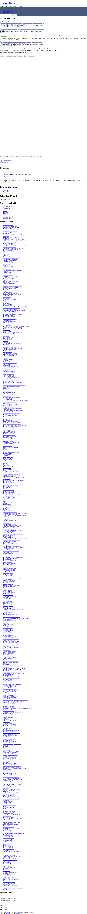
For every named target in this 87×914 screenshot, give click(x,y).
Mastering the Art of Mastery (9, 796)
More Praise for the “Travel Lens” (10, 593)
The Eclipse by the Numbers (9, 315)
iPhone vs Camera (7, 416)
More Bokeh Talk (6, 791)
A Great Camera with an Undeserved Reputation (13, 833)
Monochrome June (7, 481)
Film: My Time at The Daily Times (10, 421)
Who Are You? (6, 238)
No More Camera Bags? (8, 254)
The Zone (5, 886)
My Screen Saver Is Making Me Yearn (11, 452)
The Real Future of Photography (10, 735)
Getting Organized (7, 619)
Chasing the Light (6, 750)
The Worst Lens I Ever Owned (9, 247)
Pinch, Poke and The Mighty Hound (10, 436)
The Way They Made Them (9, 435)
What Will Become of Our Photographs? (11, 386)
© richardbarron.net (4, 160)
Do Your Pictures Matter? (8, 355)
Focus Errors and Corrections (9, 867)
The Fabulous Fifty (7, 298)
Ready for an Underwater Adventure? (11, 258)
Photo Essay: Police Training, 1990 (10, 281)
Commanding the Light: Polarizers (10, 703)
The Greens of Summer (8, 880)
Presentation (5, 218)
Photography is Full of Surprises (10, 363)
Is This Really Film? (7, 320)
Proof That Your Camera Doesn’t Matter (11, 822)
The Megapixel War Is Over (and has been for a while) (14, 768)
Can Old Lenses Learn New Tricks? (10, 309)
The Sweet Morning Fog (8, 275)
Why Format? (6, 589)
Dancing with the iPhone (8, 665)
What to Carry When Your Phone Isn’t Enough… (13, 609)
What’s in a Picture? (7, 317)
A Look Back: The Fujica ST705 (10, 353)
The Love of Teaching (7, 536)
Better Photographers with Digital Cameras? (12, 778)
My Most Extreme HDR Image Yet (10, 763)
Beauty (4, 501)
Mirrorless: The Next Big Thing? (10, 543)
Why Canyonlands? (7, 597)
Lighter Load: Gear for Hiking (9, 764)
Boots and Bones (6, 722)
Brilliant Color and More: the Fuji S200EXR (12, 856)
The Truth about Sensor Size (9, 256)
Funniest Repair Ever (7, 529)
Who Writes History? (7, 840)
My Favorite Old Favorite (8, 243)
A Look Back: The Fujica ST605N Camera (12, 546)
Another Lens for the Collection (9, 409)
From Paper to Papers (7, 571)
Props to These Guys (7, 591)
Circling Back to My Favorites (9, 299)
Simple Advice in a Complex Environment (12, 744)
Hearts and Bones (6, 643)
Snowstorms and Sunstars (8, 827)
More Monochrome (7, 504)
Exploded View (6, 850)
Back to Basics (6, 667)
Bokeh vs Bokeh (6, 631)
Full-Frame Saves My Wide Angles (10, 394)
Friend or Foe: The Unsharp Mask (10, 614)
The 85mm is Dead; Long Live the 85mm (12, 669)
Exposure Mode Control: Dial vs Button (11, 733)
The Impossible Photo (7, 305)
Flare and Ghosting (7, 582)
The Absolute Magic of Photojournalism (11, 397)
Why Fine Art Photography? (9, 795)
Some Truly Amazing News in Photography (12, 343)
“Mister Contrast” (6, 387)
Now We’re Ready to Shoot (9, 570)
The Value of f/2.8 (7, 868)
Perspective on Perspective (8, 838)
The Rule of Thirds (7, 542)
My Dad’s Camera (7, 816)
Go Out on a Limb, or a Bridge (9, 734)
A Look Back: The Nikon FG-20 (10, 402)
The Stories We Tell (7, 675)
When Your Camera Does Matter (10, 821)
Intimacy (4, 806)
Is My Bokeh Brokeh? (7, 728)
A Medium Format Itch (8, 717)
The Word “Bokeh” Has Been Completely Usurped (14, 483)
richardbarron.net (6, 190)
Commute (5, 518)
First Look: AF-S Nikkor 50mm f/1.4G (11, 585)
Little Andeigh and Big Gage (9, 497)
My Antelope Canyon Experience (10, 466)
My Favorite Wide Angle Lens (9, 347)
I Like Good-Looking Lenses (9, 392)
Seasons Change (6, 284)
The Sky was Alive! (7, 361)
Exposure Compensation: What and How (11, 676)
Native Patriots (6, 523)
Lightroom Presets (7, 383)
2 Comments (18, 21)
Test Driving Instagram (8, 653)
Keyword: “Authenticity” (8, 367)
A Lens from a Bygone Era (8, 552)
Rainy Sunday (6, 444)
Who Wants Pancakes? (8, 331)
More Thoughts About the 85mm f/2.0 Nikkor (12, 429)
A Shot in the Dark (7, 342)
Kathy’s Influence (6, 455)
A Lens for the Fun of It (5, 162)
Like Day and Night (7, 785)
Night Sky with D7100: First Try (10, 720)
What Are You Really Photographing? (11, 836)
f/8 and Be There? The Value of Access (11, 308)
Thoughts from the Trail (8, 337)
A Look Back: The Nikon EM (9, 349)
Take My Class (6, 12)
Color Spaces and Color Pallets (9, 697)
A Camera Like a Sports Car (9, 531)
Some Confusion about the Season (10, 514)
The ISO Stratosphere (7, 772)
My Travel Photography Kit (9, 316)
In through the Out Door (8, 713)
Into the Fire (5, 803)
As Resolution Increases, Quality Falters (11, 556)
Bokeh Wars (5, 341)
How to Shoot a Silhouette (8, 427)
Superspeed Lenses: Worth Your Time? (11, 227)
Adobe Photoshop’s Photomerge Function (12, 784)
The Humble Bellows (7, 264)
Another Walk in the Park (8, 378)
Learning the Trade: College (9, 567)
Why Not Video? (6, 479)
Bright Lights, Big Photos (8, 790)
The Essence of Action (7, 843)
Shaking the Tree (6, 322)
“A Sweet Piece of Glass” (8, 839)
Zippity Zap (5, 488)
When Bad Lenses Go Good (9, 737)
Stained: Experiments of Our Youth (10, 824)
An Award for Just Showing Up (9, 651)
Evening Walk (6, 472)
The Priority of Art (7, 830)
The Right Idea (6, 664)
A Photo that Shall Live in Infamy (10, 885)
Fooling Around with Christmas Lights (11, 411)
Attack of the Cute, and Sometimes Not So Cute (13, 234)
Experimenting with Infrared (9, 811)
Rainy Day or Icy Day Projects (9, 273)
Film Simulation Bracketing (9, 389)
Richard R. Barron (11, 21)
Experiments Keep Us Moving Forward (11, 442)
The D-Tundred (6, 747)
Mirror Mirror (6, 344)
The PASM (5, 746)
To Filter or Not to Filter (8, 391)
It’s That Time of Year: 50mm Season (11, 251)
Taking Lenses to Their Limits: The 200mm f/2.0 (13, 477)
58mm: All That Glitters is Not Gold (10, 366)
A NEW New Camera (7, 723)
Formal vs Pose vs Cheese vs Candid (11, 797)
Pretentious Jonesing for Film (9, 580)
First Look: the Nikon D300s (9, 652)
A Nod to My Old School (8, 490)
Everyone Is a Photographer (9, 586)
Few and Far (5, 370)
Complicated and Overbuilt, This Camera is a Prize (14, 239)
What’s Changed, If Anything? (9, 592)
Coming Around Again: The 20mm (10, 752)
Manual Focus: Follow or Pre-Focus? (11, 773)
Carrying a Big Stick (7, 878)
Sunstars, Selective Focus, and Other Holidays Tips (14, 726)
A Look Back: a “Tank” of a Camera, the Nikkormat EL (15, 538)
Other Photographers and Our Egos (10, 565)
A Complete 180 (6, 694)
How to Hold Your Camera (8, 854)
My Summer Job (6, 845)
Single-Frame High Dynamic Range (10, 662)
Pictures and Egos (6, 388)
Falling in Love (6, 875)
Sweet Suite (5, 464)
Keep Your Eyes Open (7, 460)
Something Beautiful (7, 680)
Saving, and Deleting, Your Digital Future (12, 294)
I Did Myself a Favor (7, 350)
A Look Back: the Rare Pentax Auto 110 (11, 540)
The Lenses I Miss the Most (9, 334)
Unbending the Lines (7, 658)
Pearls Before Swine (7, 884)
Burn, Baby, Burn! (7, 719)
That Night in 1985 (7, 632)
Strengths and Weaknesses (8, 849)
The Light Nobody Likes (8, 289)
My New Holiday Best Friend (9, 725)
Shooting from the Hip (7, 282)
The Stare (5, 889)
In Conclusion (6, 623)
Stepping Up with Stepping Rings (10, 702)
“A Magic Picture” (7, 365)
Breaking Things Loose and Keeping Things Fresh (14, 530)
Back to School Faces (7, 646)
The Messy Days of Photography (10, 711)
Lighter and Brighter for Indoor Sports (11, 730)
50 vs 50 (4, 681)
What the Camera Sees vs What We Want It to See (13, 673)
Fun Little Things (6, 303)
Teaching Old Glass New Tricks (10, 545)
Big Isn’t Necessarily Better (9, 882)
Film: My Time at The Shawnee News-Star (12, 424)
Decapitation (5, 615)
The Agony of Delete (7, 863)
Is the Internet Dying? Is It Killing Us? (11, 311)
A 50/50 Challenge (7, 269)
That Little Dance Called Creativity (10, 447)
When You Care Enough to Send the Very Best (13, 818)
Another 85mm (6, 465)
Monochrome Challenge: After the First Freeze (13, 426)
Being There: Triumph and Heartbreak (11, 661)
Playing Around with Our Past (9, 731)
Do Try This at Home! (7, 598)
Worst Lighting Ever (7, 716)
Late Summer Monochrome (9, 371)
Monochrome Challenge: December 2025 (12, 249)
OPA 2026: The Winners (8, 232)
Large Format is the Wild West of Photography (13, 438)
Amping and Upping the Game (9, 568)
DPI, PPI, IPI (3, 165)
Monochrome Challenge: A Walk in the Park (12, 380)
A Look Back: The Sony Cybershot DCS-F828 (13, 534)
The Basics (5, 509)
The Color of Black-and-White (9, 253)
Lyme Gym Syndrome (7, 507)
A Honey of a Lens (7, 277)
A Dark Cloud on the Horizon (9, 657)
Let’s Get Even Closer (7, 736)
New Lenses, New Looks (8, 345)
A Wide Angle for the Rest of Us (10, 883)
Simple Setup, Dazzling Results (9, 858)
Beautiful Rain (6, 236)
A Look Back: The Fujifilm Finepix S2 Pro (12, 525)
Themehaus (17, 913)
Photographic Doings (7, 437)
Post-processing (6, 336)
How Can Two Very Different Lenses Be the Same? (14, 310)
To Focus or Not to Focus (8, 706)
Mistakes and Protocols (8, 621)
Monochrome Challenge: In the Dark (11, 313)
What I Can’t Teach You (8, 841)
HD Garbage (5, 788)
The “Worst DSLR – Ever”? (9, 748)
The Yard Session (6, 449)
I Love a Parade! (6, 330)
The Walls (5, 659)
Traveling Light (6, 663)
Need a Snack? (6, 498)
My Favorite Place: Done (8, 559)
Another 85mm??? (7, 430)
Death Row (5, 832)
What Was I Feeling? (7, 272)
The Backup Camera (7, 670)
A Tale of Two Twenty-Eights (9, 610)
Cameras (4, 207)
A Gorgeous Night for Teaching (9, 685)
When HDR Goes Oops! (8, 381)
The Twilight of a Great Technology (10, 755)
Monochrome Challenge (8, 215)
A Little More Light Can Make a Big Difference (13, 410)
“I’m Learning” (6, 800)
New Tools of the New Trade (9, 640)
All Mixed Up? (6, 718)
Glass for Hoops (6, 829)
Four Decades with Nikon (8, 376)
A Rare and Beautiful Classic (9, 874)
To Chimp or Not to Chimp (8, 807)
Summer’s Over (6, 844)
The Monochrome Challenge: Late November (12, 332)
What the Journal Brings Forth (9, 321)
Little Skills (5, 762)
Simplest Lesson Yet (7, 769)
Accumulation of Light (8, 835)
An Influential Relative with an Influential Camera (13, 240)
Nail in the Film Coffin (8, 532)
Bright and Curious (7, 866)
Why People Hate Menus (8, 295)
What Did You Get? (7, 297)
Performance (5, 499)
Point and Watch (6, 603)
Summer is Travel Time (8, 267)
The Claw (5, 300)
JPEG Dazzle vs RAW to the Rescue (11, 560)
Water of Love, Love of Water (9, 686)
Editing (4, 209)
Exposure (5, 211)
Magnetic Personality (7, 280)
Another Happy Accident (8, 823)
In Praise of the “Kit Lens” (8, 458)
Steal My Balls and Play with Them (10, 418)
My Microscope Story (7, 228)
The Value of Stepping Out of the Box (11, 828)
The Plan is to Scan (7, 233)
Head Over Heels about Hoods (9, 757)
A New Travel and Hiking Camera (10, 872)
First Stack (5, 463)
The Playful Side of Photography (10, 293)
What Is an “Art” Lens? (8, 574)
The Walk (5, 451)
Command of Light (7, 802)
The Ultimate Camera (7, 740)
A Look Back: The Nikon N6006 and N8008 (12, 348)
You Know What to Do (8, 486)
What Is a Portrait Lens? (8, 813)
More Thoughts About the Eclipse (10, 558)
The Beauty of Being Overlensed (10, 847)
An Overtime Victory (7, 819)
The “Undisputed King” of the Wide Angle (12, 759)
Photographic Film (7, 217)
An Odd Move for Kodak (8, 537)
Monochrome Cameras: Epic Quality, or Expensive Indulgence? (16, 326)
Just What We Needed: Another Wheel (11, 792)
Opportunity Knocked (7, 801)
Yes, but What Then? (7, 625)
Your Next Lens (6, 554)
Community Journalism (8, 780)
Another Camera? (6, 364)
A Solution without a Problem (9, 333)
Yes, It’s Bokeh (6, 613)
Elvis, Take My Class (7, 783)
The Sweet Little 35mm (8, 553)
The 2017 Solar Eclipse (8, 564)
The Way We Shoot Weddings (9, 794)
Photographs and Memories (8, 407)
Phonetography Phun (7, 562)
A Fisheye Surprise (7, 440)
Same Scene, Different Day (8, 459)
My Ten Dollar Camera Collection (10, 527)
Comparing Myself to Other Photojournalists (12, 327)
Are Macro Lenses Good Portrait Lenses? (12, 474)
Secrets (4, 521)
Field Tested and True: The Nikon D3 (11, 237)
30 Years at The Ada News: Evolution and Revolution (14, 515)
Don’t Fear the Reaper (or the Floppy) (11, 851)
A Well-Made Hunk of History (9, 805)
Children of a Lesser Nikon (8, 375)
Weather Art (5, 255)
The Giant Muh (6, 191)
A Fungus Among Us (7, 352)
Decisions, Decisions (7, 601)
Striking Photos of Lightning (9, 569)
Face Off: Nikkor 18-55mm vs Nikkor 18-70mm (13, 701)
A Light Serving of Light (8, 573)
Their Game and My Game (8, 808)
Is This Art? (5, 271)
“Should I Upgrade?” (7, 709)
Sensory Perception (7, 599)
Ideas (4, 212)
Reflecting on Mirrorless (8, 443)
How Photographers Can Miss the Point (11, 690)
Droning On (5, 645)
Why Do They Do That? (8, 339)
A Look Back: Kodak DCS (8, 548)
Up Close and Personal (8, 624)
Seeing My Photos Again (8, 291)
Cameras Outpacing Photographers (10, 415)
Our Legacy (5, 360)
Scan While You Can (7, 687)
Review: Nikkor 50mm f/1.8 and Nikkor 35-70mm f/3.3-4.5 (15, 400)
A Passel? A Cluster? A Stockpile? (10, 404)
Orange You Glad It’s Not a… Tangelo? (11, 276)
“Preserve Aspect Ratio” (8, 606)
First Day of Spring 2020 (8, 457)
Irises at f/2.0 (5, 448)
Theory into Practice (7, 825)
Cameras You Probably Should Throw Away (12, 229)
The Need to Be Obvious (8, 674)
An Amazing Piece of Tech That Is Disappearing (13, 262)
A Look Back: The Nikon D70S (10, 520)
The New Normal (6, 761)
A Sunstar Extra (6, 549)
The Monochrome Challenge (9, 508)
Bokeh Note (5, 358)
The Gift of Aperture (7, 587)
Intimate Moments (6, 650)
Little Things (5, 265)
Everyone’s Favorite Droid (8, 852)
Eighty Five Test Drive (8, 628)
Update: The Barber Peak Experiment (11, 799)
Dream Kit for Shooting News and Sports (12, 766)
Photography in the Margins (9, 432)
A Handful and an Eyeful (8, 877)
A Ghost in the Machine (8, 225)
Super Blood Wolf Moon (8, 505)
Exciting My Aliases (7, 857)
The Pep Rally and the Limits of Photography (12, 286)
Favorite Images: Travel (8, 781)
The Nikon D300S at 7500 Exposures (11, 642)
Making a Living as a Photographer (10, 482)
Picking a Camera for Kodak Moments (11, 641)
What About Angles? (7, 629)
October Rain (5, 519)
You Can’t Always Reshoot (8, 817)
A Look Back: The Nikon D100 (10, 524)
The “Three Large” (7, 873)
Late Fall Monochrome (8, 469)
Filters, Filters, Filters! (7, 338)
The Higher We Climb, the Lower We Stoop (12, 314)
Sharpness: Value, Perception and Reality (11, 879)
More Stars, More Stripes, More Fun (10, 563)
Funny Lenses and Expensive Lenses (11, 551)
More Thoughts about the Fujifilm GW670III (12, 328)
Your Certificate (6, 834)
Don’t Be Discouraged (7, 774)
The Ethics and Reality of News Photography (12, 382)
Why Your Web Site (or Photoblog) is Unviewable (13, 888)
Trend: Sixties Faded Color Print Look (11, 767)
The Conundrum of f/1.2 (8, 250)
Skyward (5, 503)
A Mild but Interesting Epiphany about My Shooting (14, 668)
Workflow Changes (7, 454)
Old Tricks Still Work (7, 575)
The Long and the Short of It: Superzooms (12, 705)
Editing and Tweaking (7, 453)
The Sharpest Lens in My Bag (9, 741)
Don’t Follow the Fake (8, 292)
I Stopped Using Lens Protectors (10, 231)
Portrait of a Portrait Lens (8, 630)
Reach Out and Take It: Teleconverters (11, 742)
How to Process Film (7, 399)
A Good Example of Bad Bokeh (10, 770)
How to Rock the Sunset (8, 579)
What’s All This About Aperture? (10, 724)
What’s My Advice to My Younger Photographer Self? (14, 306)
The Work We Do (6, 634)
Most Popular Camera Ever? (9, 441)
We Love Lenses (6, 369)
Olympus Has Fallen (7, 446)
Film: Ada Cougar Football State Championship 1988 (14, 425)
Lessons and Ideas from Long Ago (10, 672)
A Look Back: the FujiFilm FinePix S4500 (12, 494)
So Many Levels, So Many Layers (10, 475)
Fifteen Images (6, 869)
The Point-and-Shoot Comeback (10, 288)
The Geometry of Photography (9, 691)
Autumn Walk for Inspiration (9, 431)
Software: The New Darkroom (9, 620)
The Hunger (5, 729)
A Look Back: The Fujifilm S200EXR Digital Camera (14, 547)
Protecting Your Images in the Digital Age (12, 789)
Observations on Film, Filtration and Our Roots (13, 712)
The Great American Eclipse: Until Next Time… (13, 557)
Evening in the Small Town (8, 502)
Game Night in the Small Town (9, 636)
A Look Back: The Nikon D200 (10, 512)
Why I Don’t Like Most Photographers (11, 356)
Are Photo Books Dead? (8, 398)
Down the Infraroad (7, 626)
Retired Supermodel (7, 756)
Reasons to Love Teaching (8, 739)
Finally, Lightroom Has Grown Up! (10, 354)
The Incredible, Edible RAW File (10, 860)
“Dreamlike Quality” (7, 461)
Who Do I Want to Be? (8, 590)
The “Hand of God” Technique (9, 758)
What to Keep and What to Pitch (10, 226)
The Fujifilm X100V (7, 405)
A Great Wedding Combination (9, 596)
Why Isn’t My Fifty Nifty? (8, 581)
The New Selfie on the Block (9, 679)
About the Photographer (8, 11)
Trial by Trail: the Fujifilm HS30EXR (11, 751)
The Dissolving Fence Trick (9, 812)
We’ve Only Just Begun (8, 584)
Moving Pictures (7, 3)
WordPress (7, 913)
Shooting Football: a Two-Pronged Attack (12, 684)
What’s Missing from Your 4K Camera (11, 526)
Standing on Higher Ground (9, 648)
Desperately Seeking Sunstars (9, 714)
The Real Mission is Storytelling (10, 689)
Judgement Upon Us (7, 304)
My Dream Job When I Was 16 (9, 278)
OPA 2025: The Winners (8, 266)
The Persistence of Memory (9, 707)
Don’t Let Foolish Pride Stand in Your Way (12, 814)
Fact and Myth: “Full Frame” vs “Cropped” (12, 578)
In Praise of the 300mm (8, 595)
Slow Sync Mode (6, 871)
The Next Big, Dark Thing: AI (9, 323)
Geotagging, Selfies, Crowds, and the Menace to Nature (15, 513)
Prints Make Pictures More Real (9, 372)
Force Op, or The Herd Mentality (10, 753)
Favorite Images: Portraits (8, 775)
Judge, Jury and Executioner (9, 535)
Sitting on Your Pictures (8, 602)
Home (4, 10)
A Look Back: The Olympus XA (10, 541)
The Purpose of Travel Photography (10, 319)
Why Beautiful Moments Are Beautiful (11, 639)
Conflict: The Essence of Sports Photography (12, 413)
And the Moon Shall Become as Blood (11, 510)
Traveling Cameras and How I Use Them (11, 678)
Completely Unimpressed (8, 283)
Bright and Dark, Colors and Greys (10, 786)
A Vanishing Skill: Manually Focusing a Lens (12, 408)
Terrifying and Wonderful (8, 374)
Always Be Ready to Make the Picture (11, 471)
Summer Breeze (6, 607)
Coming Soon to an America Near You (11, 696)
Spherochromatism (7, 403)
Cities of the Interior (7, 608)
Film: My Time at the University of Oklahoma (12, 422)
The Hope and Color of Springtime (10, 242)
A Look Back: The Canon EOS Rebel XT (12, 270)
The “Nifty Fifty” (6, 864)
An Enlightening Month (8, 359)
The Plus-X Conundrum (8, 654)
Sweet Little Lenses (7, 468)
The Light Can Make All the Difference (11, 617)
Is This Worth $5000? (7, 261)
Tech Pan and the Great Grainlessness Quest (12, 779)
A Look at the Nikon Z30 (8, 302)
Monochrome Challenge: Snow (9, 414)
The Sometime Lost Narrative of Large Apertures (13, 480)
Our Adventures (6, 192)
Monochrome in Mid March (9, 492)
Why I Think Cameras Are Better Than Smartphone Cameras (16, 245)
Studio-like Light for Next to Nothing (11, 777)
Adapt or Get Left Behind (8, 244)
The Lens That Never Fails (8, 491)
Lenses (10, 160)
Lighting (4, 214)
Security (4, 470)
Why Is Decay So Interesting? (9, 745)
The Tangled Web (6, 487)
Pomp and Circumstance (8, 656)
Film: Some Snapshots (7, 420)
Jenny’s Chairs (6, 810)
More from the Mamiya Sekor (9, 433)
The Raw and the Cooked (8, 635)
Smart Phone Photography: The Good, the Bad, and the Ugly (16, 700)
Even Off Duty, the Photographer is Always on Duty (14, 248)
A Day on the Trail (7, 325)
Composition (5, 208)
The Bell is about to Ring (8, 846)
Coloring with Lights (7, 612)
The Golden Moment (7, 862)
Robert (4, 170)
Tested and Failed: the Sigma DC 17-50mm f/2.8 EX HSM (15, 618)
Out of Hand (5, 516)
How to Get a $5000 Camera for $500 (11, 377)
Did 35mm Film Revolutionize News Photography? (14, 385)
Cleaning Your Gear (7, 698)
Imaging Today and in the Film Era (10, 485)
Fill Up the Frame (6, 396)
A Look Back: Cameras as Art (9, 260)
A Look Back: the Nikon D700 (9, 496)
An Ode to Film (6, 861)
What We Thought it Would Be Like (10, 647)
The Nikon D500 (6, 419)
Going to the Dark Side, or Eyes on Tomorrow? (13, 683)
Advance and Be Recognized (9, 855)
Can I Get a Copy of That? (8, 637)
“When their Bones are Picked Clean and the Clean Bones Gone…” (17, 708)
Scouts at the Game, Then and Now (10, 287)
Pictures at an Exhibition (8, 604)
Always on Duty (6, 576)
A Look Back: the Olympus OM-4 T (10, 259)
